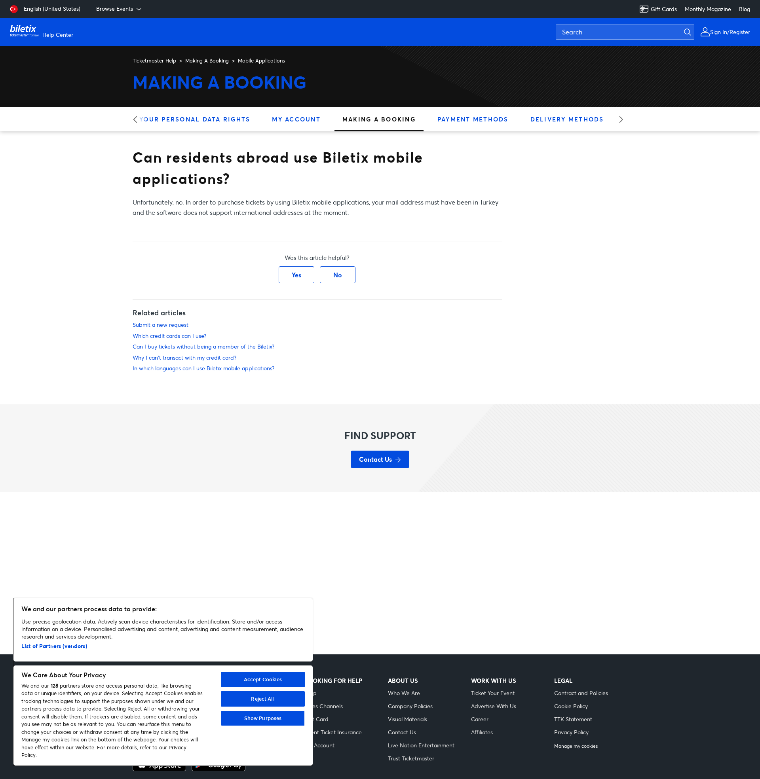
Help (311, 693)
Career (479, 719)
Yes (296, 275)
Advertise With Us (493, 706)
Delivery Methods (567, 119)
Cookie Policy (571, 706)
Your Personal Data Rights (194, 119)
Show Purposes (263, 718)
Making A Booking (207, 60)
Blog (744, 9)
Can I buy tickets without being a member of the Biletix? (203, 346)
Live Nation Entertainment (421, 745)
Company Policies (410, 706)
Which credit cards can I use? (169, 335)
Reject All (262, 698)
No (337, 275)
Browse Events (114, 8)
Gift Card (317, 719)
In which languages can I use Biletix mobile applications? (203, 368)
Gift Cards (664, 9)
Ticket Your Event (493, 693)
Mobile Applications (261, 60)
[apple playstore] (159, 769)
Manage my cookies (576, 746)
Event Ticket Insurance (333, 732)
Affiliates (482, 732)
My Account (296, 119)
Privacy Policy (571, 732)
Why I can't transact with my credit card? (184, 357)
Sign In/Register (730, 32)
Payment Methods (473, 119)
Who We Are (404, 693)
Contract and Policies (581, 693)
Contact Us (402, 732)
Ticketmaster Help (154, 60)
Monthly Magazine (708, 9)
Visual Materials (407, 719)
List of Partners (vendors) (54, 646)
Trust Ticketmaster (411, 758)
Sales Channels (324, 706)
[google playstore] (218, 769)
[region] (163, 681)
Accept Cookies (263, 679)
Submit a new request (160, 324)
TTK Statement (573, 719)
